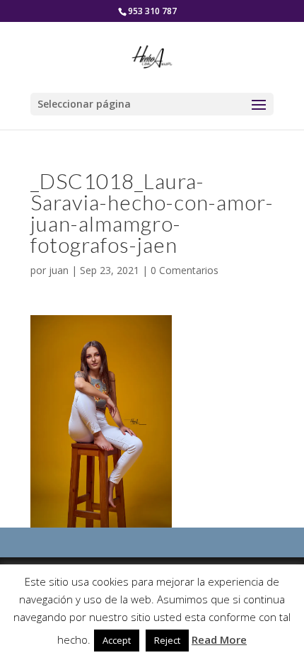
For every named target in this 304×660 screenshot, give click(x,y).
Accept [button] (117, 640)
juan (59, 270)
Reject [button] (167, 640)
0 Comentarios (184, 270)
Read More (219, 639)
